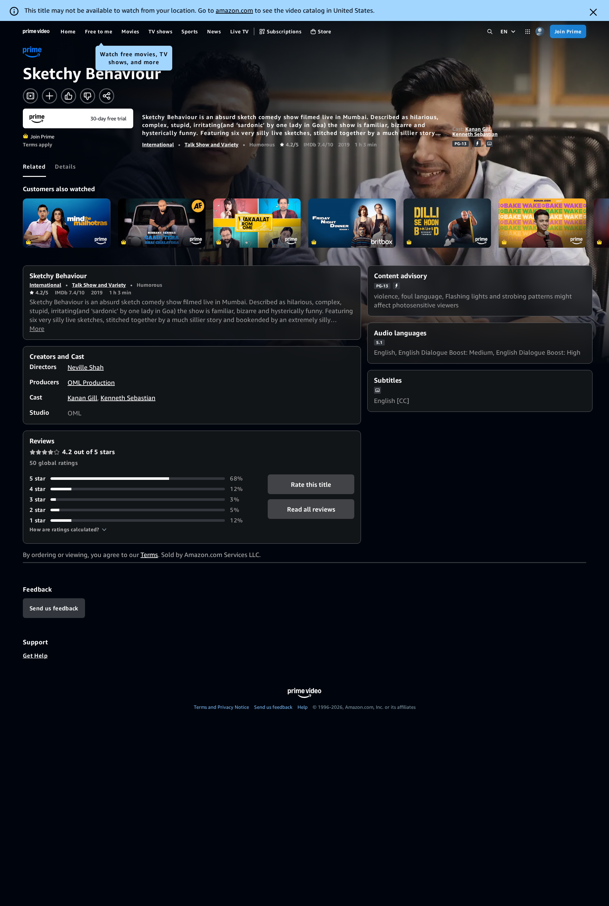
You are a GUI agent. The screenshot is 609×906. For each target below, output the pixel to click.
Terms (149, 554)
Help (303, 707)
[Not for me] (87, 96)
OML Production (91, 382)
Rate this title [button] (311, 484)
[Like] (68, 96)
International (158, 144)
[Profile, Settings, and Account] (540, 31)
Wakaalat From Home (257, 223)
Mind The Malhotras (66, 223)
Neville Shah (86, 367)
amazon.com (234, 10)
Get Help (35, 655)
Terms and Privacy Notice (221, 707)
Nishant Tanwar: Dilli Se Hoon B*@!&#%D (447, 223)
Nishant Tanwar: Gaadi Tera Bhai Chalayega (162, 223)
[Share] (106, 96)
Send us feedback (273, 707)
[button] (68, 529)
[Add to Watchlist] (49, 96)
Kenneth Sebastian (475, 134)
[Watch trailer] (30, 96)
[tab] (34, 166)
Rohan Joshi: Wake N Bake (542, 223)
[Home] (36, 31)
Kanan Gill (477, 129)
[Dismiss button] (593, 12)
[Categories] (527, 31)
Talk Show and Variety (212, 144)
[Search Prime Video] (490, 31)
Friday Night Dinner (352, 223)
